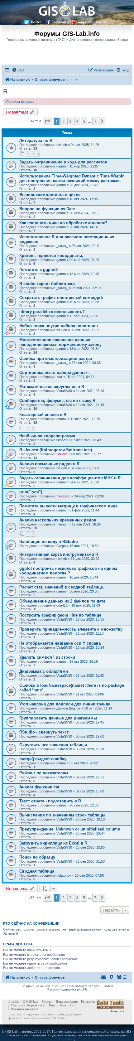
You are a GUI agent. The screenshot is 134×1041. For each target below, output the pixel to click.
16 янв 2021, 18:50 (83, 546)
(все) (41, 1005)
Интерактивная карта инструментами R (58, 554)
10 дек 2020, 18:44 (83, 577)
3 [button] (70, 121)
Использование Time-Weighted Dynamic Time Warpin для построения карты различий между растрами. (72, 178)
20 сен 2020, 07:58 (89, 875)
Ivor (59, 377)
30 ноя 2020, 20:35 (83, 591)
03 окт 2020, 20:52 (83, 763)
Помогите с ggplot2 (38, 269)
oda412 (62, 605)
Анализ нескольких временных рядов (57, 520)
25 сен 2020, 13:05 (90, 847)
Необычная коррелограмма (47, 435)
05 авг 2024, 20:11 (86, 246)
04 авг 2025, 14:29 (85, 145)
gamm (61, 166)
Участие (17, 1005)
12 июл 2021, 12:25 (85, 419)
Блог (63, 1005)
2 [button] (63, 121)
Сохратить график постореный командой (61, 297)
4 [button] (77, 121)
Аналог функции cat (39, 787)
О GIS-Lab (31, 1001)
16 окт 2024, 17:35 (83, 199)
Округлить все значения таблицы (53, 745)
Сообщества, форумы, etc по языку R (57, 400)
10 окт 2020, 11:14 (98, 708)
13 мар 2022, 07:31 (84, 349)
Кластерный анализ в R (42, 414)
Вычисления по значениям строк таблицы (62, 815)
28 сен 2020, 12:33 (83, 805)
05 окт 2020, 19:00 (90, 736)
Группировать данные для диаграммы (58, 718)
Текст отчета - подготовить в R (50, 801)
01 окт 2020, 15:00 (90, 791)
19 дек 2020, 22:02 (85, 558)
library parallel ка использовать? (52, 311)
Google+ (82, 22)
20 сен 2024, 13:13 (83, 213)
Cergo (61, 546)
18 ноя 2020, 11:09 (85, 605)
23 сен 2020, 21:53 (90, 861)
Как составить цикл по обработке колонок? (63, 222)
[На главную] (67, 8)
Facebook (58, 22)
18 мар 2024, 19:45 (84, 274)
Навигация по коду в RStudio (48, 541)
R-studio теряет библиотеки (47, 283)
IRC (73, 1005)
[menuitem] (18, 70)
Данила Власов (68, 708)
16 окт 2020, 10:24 (90, 647)
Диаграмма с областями (43, 671)
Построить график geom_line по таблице (60, 615)
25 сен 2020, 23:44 (90, 833)
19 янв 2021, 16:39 (86, 524)
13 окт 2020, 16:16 (83, 661)
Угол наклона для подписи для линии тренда (64, 704)
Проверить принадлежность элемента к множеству (70, 629)
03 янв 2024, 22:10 (86, 288)
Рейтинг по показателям (43, 773)
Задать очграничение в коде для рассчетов (63, 162)
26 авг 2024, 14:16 (83, 227)
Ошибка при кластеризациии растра (55, 358)
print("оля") (30, 492)
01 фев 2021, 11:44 (84, 510)
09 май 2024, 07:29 (84, 260)
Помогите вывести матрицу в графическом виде (68, 506)
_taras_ (62, 246)
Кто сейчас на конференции (31, 923)
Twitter (35, 22)
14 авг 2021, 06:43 (90, 391)
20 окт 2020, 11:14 (90, 633)
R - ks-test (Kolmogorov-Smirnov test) (55, 450)
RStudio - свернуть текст (44, 732)
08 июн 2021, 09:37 (86, 454)
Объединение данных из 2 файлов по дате (62, 601)
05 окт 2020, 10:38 (90, 749)
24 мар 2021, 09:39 (89, 496)
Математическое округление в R (51, 386)
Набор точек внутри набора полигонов (58, 325)
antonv (61, 419)
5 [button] (84, 121)
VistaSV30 (64, 391)
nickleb (61, 145)
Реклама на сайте (24, 1009)
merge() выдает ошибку (42, 759)
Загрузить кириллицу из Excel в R (53, 843)
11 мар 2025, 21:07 (84, 166)
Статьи (47, 1001)
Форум (31, 1005)
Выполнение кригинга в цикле (49, 194)
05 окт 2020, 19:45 (90, 722)
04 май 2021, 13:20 (84, 482)
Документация (67, 1001)
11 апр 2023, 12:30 (83, 316)
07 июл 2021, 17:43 (86, 440)
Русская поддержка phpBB (67, 989)
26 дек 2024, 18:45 (83, 185)
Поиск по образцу (37, 857)
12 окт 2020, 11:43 (90, 675)
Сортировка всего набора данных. (54, 372)
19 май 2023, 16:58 (84, 302)
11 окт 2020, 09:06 (90, 694)
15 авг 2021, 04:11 (80, 377)
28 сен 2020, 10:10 (90, 819)
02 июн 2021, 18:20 (85, 468)
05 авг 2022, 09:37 (85, 330)
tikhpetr (62, 440)
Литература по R (35, 140)
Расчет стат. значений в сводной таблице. (61, 587)
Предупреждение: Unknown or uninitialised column (69, 829)
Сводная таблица (36, 871)
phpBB (57, 986)
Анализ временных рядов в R (49, 464)
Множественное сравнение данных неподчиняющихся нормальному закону (60, 342)
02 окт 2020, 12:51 (90, 777)
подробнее (66, 1039)
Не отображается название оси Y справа (60, 643)
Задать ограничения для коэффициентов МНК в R (70, 478)
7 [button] (95, 121)
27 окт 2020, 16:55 (90, 619)
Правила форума (20, 102)
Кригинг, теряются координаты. (51, 255)
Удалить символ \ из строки (47, 657)
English (101, 22)
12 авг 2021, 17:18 (90, 405)
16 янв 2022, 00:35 (86, 363)
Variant (62, 454)
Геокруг (117, 1011)
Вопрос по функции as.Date (47, 208)
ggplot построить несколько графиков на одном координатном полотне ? (68, 570)
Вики (52, 1005)
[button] (47, 121)
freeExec (63, 496)
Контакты (88, 1001)
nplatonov (63, 875)
